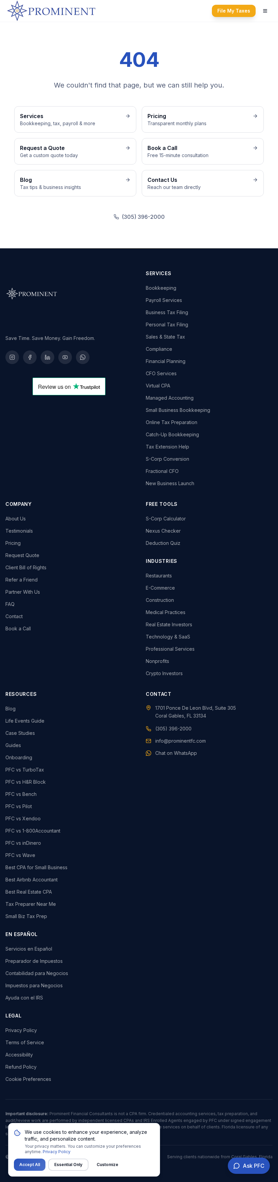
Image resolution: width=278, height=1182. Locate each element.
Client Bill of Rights (25, 567)
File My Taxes (233, 11)
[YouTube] (65, 357)
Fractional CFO (162, 471)
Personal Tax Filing (167, 324)
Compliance (159, 349)
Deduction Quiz (163, 543)
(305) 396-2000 (143, 216)
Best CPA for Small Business (36, 867)
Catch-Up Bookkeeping (172, 434)
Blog (10, 708)
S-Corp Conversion (167, 459)
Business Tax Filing (167, 312)
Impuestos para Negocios (34, 985)
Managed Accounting (170, 398)
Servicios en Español (28, 949)
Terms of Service (24, 1042)
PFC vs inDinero (23, 843)
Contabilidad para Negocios (36, 973)
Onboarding (18, 757)
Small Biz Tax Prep (26, 916)
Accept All (29, 1164)
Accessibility (19, 1054)
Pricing (13, 543)
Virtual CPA (158, 385)
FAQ (10, 604)
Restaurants (159, 575)
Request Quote (22, 555)
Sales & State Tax (165, 337)
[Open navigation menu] (265, 10)
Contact (14, 616)
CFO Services (161, 373)
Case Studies (20, 733)
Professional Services (170, 649)
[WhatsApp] (83, 357)
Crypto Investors (164, 673)
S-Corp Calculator (166, 518)
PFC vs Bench (21, 794)
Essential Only (68, 1164)
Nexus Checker (163, 531)
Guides (13, 745)
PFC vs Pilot (18, 806)
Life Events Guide (24, 721)
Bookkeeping (161, 288)
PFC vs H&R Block (25, 782)
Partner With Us (22, 592)
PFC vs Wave (20, 855)
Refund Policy (21, 1067)
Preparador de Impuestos (34, 961)
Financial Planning (165, 361)
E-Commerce (160, 588)
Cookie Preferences (28, 1079)
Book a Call (18, 628)
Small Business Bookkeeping (178, 410)
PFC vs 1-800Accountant (32, 831)
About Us (15, 518)
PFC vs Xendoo (23, 818)
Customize (107, 1164)
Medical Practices (165, 612)
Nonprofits (157, 661)
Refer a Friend (21, 580)
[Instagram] (12, 357)
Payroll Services (164, 300)
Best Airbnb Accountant (31, 879)
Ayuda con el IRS (24, 997)
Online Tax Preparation (171, 422)
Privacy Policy (21, 1030)
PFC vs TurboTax (24, 770)
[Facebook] (30, 357)
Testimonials (19, 531)
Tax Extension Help (167, 447)
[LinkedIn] (47, 357)
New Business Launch (170, 483)
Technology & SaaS (168, 637)
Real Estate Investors (169, 624)
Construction (160, 600)
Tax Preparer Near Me (30, 904)
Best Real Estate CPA (28, 892)
